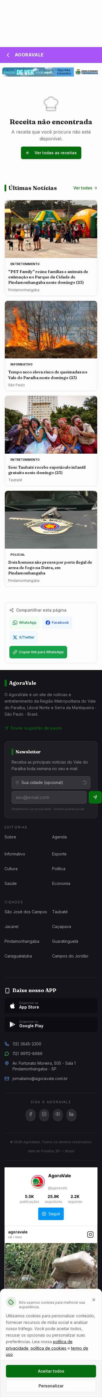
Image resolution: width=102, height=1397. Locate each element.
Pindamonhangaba (22, 941)
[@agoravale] (38, 1182)
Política (58, 868)
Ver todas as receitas (56, 152)
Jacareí (11, 926)
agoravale (17, 1231)
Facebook (60, 622)
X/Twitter (27, 637)
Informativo (15, 853)
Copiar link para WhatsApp (41, 652)
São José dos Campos (26, 911)
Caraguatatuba (18, 956)
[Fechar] (93, 1300)
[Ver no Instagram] (90, 1237)
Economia (61, 883)
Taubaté (60, 911)
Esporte (59, 853)
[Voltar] (8, 55)
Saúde (11, 883)
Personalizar (51, 1385)
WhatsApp (28, 622)
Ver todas (82, 187)
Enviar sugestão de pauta (36, 728)
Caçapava (61, 926)
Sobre (10, 836)
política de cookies (48, 1348)
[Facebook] (31, 1115)
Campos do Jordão (70, 956)
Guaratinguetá (65, 941)
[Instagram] (44, 1115)
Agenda (59, 836)
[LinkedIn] (71, 1115)
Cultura (11, 868)
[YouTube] (58, 1115)
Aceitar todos (51, 1371)
